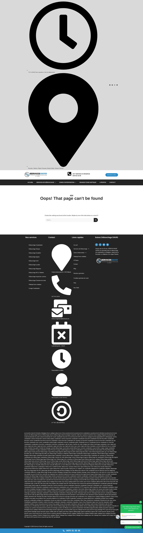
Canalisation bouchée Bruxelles (98, 438)
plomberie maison (93, 494)
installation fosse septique (48, 489)
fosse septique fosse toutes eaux (56, 481)
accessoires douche (29, 433)
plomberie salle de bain (105, 494)
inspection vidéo (88, 487)
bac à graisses (84, 435)
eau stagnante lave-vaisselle (55, 474)
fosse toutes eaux (81, 481)
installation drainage (35, 489)
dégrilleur (108, 468)
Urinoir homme (47, 513)
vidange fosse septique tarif (101, 515)
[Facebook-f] (96, 244)
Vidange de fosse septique (69, 513)
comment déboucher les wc (103, 446)
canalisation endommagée (50, 442)
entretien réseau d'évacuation (76, 478)
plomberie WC (32, 496)
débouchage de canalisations (96, 457)
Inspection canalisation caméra (44, 487)
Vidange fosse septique (87, 182)
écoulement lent (78, 474)
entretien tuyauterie (89, 478)
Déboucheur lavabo (99, 466)
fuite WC (66, 483)
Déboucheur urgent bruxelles (61, 468)
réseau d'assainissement (41, 504)
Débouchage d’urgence (82, 457)
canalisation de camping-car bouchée (77, 440)
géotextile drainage (112, 483)
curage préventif (87, 450)
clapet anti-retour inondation (88, 446)
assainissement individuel (97, 433)
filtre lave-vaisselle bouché (102, 479)
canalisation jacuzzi (84, 442)
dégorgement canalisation (98, 468)
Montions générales (79, 273)
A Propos (103, 182)
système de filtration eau (64, 507)
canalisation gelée (73, 442)
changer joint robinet (88, 444)
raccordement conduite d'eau (62, 500)
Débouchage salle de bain (106, 461)
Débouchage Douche (30, 459)
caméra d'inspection (36, 438)
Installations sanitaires (72, 489)
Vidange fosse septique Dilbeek (50, 515)
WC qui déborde (55, 517)
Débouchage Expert (79, 459)
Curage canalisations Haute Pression (46, 450)
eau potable (27, 474)
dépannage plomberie (47, 470)
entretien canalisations (99, 476)
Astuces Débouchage (43, 435)
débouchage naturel (68, 461)
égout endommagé (96, 474)
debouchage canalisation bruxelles (38, 455)
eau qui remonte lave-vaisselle (39, 474)
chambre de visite (77, 444)
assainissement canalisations (82, 433)
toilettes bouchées (103, 507)
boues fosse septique (86, 436)
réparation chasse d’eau (79, 502)
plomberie (46, 494)
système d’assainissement (38, 507)
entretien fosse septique (38, 478)
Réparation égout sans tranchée (94, 502)
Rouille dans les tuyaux (39, 506)
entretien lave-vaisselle (51, 478)
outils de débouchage (37, 494)
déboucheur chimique (67, 466)
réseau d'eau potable (54, 504)
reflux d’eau (83, 500)
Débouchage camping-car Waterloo (59, 453)
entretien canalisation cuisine (84, 476)
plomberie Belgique (54, 494)
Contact (112, 182)
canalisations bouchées (38, 444)
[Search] (96, 220)
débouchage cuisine (70, 457)
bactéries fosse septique (94, 435)
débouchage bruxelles (69, 451)
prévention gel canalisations (77, 496)
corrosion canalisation (86, 448)
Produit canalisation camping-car (74, 498)
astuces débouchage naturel (57, 435)
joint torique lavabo (108, 489)
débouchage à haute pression (32, 451)
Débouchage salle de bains (31, 463)
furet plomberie (88, 483)
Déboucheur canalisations (38, 466)
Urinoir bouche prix (37, 513)
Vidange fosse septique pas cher (85, 515)
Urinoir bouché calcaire (104, 511)
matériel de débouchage (71, 491)
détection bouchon (104, 470)
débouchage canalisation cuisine (75, 455)
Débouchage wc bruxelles (34, 464)
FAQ (75, 283)
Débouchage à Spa (46, 451)
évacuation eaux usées (30, 479)
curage (102, 448)
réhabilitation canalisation (31, 502)
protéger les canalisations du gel (45, 500)
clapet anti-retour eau (59, 446)
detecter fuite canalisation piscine (90, 470)
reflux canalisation (75, 500)
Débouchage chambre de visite (56, 457)
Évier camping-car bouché (77, 479)
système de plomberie (77, 507)
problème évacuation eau (31, 498)
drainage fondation (76, 472)
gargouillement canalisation (99, 483)
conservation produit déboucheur (71, 448)
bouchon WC (76, 436)
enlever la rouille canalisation (109, 474)
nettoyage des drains (71, 493)
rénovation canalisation (54, 502)
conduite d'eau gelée (33, 448)
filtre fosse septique (89, 479)
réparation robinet (108, 502)
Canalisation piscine (94, 442)
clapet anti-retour (32, 446)
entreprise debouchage (45, 476)
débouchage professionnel (81, 461)
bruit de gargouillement (98, 436)
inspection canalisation (81, 485)
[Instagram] (114, 85)
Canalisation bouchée (84, 438)
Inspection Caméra (52, 485)
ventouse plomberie (56, 513)
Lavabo (115, 489)
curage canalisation (109, 448)
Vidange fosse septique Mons (68, 515)
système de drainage (52, 507)
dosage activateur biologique (55, 472)
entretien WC (98, 478)
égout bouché (87, 474)
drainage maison (86, 472)
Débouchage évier (51, 459)
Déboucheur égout (79, 466)
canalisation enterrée (62, 442)
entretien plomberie (63, 478)
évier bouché (54, 479)
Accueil (30, 182)
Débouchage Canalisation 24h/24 (92, 453)
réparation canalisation (66, 502)
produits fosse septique (107, 498)
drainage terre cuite (96, 472)
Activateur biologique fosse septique (45, 433)
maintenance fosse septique (43, 491)
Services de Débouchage (45, 182)
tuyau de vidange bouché (79, 509)
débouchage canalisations (40, 457)
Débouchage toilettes (45, 463)
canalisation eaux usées (35, 442)
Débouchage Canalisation (76, 453)
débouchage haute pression (31, 461)
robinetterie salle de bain (77, 504)
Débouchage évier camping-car (65, 459)
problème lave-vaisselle (44, 498)
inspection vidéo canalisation (100, 487)
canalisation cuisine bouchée (59, 440)
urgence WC (94, 511)
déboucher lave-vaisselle (47, 464)
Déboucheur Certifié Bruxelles (53, 466)
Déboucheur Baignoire (89, 464)
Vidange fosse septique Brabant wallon (87, 513)
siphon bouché (103, 506)
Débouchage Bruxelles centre (84, 451)
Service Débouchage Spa (61, 506)
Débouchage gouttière (106, 459)
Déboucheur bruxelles (101, 464)
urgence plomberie (86, 511)
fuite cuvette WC (35, 483)
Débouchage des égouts (111, 457)
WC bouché (27, 517)
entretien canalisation (70, 476)
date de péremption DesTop (99, 450)
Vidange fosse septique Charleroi (33, 515)
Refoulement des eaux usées (108, 500)
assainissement (69, 433)
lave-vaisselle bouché (30, 491)
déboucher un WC (70, 464)
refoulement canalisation (93, 500)
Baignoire (104, 435)
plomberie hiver (84, 494)
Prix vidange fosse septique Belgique (95, 496)
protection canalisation (30, 500)
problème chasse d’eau (111, 496)
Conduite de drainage (44, 448)
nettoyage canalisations (59, 493)
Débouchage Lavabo (56, 461)
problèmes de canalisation (58, 498)
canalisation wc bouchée (107, 442)
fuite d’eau (43, 483)
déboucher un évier (60, 464)
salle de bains (49, 506)
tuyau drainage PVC (99, 509)
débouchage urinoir (89, 463)
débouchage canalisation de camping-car (95, 455)
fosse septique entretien (40, 481)
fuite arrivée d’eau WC (109, 481)
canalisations (27, 444)
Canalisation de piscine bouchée (96, 440)
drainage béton (67, 472)
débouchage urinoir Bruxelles (102, 463)
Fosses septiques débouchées (95, 481)
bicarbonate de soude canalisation (53, 436)
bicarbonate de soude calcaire (36, 436)
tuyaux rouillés (49, 511)
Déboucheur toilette (37, 468)
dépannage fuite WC (35, 470)
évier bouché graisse (64, 479)
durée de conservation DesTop (110, 472)
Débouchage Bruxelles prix (42, 453)
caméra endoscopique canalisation (51, 438)
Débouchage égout (41, 459)
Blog (75, 268)
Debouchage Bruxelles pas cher (100, 451)
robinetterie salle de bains (91, 504)
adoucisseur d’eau (60, 433)
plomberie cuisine (75, 494)
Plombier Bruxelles (42, 496)
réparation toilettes (29, 504)
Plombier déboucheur (53, 496)
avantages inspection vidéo (72, 435)
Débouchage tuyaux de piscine (59, 463)
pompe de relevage (64, 496)
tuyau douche (90, 509)
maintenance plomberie (58, 491)
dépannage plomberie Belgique (61, 470)
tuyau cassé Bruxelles (67, 509)
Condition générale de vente (81, 278)
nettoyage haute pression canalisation (102, 493)
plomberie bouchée (65, 494)
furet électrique (73, 483)
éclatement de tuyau (68, 474)
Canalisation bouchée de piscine (42, 440)
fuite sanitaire (59, 483)
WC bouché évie (35, 517)
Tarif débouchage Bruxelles (91, 507)
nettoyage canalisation (30, 493)
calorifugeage (108, 436)
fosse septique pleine (70, 481)
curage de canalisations (76, 450)
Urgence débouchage (74, 511)
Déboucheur (79, 464)
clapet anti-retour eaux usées (73, 446)
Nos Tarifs (76, 287)
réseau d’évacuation (65, 504)
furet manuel (80, 483)
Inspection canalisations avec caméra (63, 487)
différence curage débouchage (39, 472)
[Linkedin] (117, 85)
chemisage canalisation (100, 444)
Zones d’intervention (66, 182)
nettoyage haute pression (84, 493)
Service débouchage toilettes (75, 506)
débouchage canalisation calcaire (57, 455)
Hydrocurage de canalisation (39, 485)
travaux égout (56, 509)
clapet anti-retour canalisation (45, 446)
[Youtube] (112, 85)
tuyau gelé (115, 509)
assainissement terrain (111, 433)
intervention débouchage (84, 489)
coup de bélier (96, 448)
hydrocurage (27, 485)
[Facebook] (109, 85)
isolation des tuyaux (97, 489)
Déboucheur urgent (48, 468)
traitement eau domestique (45, 509)
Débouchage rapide (93, 461)
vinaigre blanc (113, 515)
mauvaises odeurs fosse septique (104, 491)
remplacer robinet (43, 502)
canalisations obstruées (51, 444)
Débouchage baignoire (57, 451)
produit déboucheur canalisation (92, 498)
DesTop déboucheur (75, 470)
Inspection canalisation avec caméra (97, 485)
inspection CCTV (78, 487)
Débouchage (110, 450)
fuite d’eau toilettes (51, 483)
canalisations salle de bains (65, 444)
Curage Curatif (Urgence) (63, 450)
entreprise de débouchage (31, 476)
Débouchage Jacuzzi (45, 461)
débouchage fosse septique (92, 459)
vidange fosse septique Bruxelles (107, 513)
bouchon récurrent (68, 436)
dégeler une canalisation (84, 468)
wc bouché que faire (45, 517)
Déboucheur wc (73, 468)
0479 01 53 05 (77, 175)
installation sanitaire (60, 489)
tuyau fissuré (109, 509)
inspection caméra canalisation (66, 485)
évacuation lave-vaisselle (44, 479)
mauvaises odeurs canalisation (86, 491)
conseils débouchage (56, 448)
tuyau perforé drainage (30, 511)
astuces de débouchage (30, 435)
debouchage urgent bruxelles (75, 463)
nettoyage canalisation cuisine (45, 493)
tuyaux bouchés (41, 511)
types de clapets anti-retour (61, 511)
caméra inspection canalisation (69, 438)
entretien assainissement (58, 476)
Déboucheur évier (89, 466)
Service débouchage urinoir (91, 506)
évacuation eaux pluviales (109, 478)
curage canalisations (29, 450)
